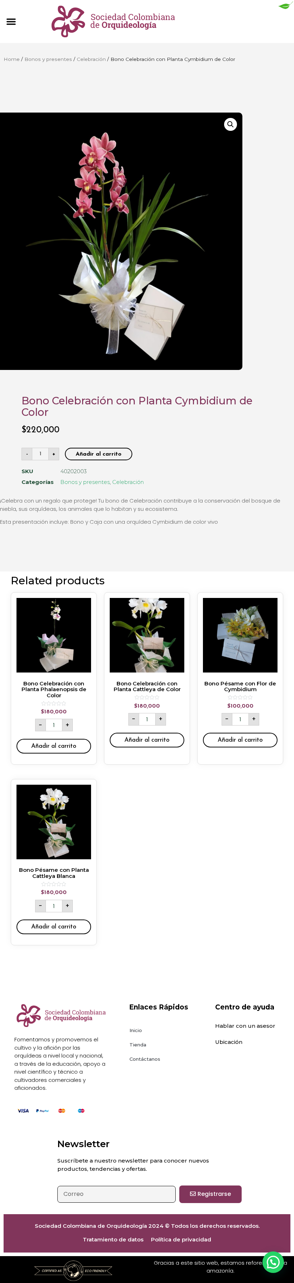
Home (12, 59)
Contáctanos (144, 1059)
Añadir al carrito (99, 454)
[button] (11, 21)
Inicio (135, 1030)
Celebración (91, 59)
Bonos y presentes (48, 59)
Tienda (137, 1044)
